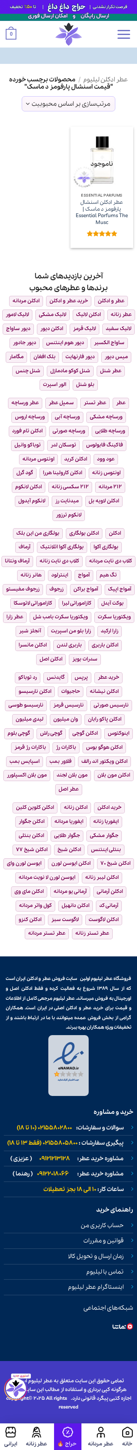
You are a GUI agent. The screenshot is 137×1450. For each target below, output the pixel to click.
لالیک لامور (17, 314)
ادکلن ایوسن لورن (71, 863)
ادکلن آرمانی (110, 891)
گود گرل (24, 472)
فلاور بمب (60, 761)
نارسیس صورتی (111, 705)
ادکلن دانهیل (75, 905)
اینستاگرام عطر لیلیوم (96, 1287)
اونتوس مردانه (38, 459)
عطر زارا (14, 617)
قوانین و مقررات (103, 1241)
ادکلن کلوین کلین (35, 807)
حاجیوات (70, 691)
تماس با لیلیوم (105, 1272)
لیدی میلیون (29, 719)
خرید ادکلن (109, 807)
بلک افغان (44, 357)
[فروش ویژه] (67, 1436)
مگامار (16, 357)
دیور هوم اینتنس (65, 342)
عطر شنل (110, 371)
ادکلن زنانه (76, 807)
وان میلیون (65, 719)
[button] (123, 34)
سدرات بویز (84, 659)
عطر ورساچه (25, 403)
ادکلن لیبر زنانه (102, 877)
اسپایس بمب (25, 761)
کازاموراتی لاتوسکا (33, 603)
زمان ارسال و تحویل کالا (96, 1256)
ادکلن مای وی (29, 891)
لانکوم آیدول (31, 501)
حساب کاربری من (102, 1225)
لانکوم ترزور (68, 515)
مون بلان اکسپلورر (27, 775)
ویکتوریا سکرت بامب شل (60, 617)
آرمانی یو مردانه (70, 891)
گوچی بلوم (19, 733)
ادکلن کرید (75, 459)
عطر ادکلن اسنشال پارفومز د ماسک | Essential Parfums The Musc (102, 212)
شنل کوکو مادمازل (70, 371)
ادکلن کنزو (30, 919)
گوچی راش (51, 733)
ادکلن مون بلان (113, 775)
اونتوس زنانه (106, 472)
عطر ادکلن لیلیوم (105, 79)
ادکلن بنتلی (31, 835)
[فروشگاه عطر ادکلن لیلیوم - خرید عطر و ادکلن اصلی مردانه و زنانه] (68, 34)
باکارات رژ (66, 747)
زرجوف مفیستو (23, 589)
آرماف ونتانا (17, 561)
